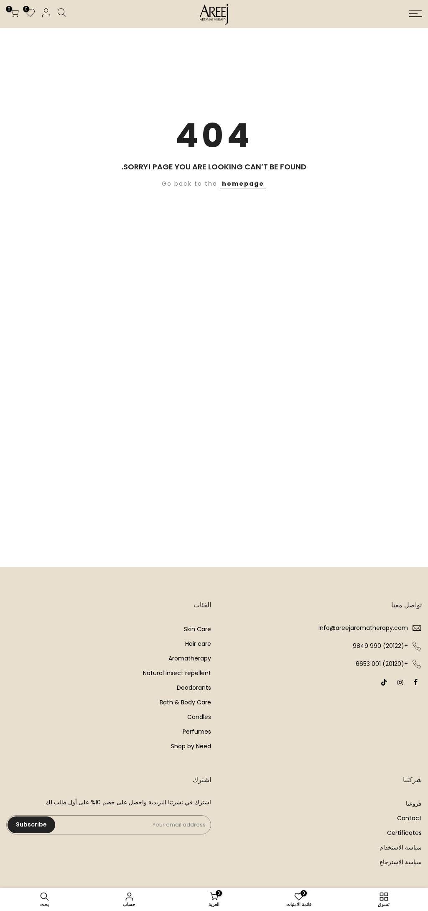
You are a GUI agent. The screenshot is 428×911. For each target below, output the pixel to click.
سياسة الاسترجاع (401, 862)
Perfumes (197, 731)
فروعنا (414, 803)
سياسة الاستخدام (401, 847)
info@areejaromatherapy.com (363, 628)
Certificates (404, 833)
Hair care (198, 644)
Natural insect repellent (177, 673)
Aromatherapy (189, 658)
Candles (199, 717)
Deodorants (194, 687)
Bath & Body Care (185, 702)
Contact (409, 818)
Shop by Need (191, 746)
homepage (243, 183)
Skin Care (197, 629)
